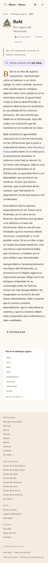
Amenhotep (12, 386)
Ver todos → (8, 499)
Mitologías (8, 518)
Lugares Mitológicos (12, 514)
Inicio (5, 14)
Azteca (6, 430)
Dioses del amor (10, 486)
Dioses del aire (9, 478)
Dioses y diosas (10, 509)
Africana (7, 426)
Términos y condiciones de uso (32, 557)
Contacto (7, 537)
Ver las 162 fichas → (14, 396)
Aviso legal (7, 552)
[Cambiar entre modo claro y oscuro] (42, 4)
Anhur (6, 151)
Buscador (7, 529)
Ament (9, 391)
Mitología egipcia (18, 14)
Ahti (8, 362)
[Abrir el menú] (35, 4)
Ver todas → (8, 454)
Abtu (9, 357)
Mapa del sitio (9, 533)
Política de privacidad (22, 552)
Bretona (6, 434)
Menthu (37, 147)
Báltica (6, 442)
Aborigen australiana (12, 421)
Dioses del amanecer (12, 482)
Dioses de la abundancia (14, 465)
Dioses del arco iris (11, 490)
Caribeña (7, 450)
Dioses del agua (10, 474)
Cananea (7, 446)
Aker (9, 372)
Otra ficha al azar (17, 332)
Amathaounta (13, 376)
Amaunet (11, 381)
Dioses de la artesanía (13, 494)
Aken (9, 367)
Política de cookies (10, 557)
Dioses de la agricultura (14, 470)
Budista (6, 438)
